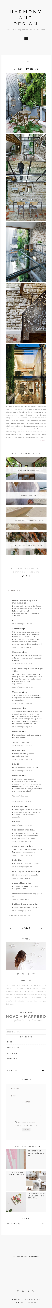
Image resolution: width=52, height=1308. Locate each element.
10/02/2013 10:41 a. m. (22, 624)
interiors (34, 572)
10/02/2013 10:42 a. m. (22, 663)
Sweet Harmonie (21, 830)
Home (26, 928)
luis (14, 764)
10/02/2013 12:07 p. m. (22, 727)
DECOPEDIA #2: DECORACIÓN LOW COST (36, 1153)
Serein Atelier (31, 1302)
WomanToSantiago (20, 796)
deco (9, 1042)
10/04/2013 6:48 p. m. (22, 911)
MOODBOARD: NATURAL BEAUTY (16, 1173)
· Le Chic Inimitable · (21, 742)
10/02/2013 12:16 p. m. (22, 745)
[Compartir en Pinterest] (30, 576)
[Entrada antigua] (41, 928)
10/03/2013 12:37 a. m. (22, 867)
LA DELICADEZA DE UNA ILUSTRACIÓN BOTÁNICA (36, 1196)
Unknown (17, 652)
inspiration (19, 572)
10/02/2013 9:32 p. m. (22, 841)
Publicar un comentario (19, 916)
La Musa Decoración (22, 904)
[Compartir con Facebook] (27, 576)
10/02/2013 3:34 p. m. (22, 801)
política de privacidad (26, 1126)
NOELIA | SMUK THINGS (24, 872)
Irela (15, 860)
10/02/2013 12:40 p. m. (22, 771)
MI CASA (16, 750)
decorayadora (19, 846)
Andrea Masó (19, 883)
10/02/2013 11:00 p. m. (22, 855)
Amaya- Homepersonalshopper (28, 668)
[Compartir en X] (23, 576)
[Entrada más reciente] (11, 928)
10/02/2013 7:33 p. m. (22, 825)
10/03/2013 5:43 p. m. (22, 899)
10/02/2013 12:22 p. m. (22, 759)
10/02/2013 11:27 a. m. (22, 703)
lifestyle (12, 1059)
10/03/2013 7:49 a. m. (21, 878)
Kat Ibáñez (18, 806)
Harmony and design (26, 17)
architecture (32, 569)
